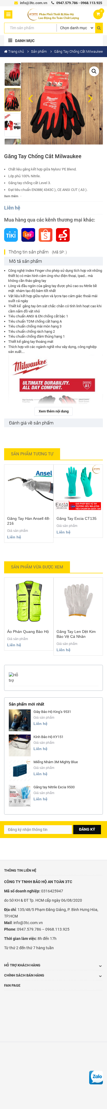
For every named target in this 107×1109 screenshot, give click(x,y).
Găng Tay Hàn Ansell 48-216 (28, 521)
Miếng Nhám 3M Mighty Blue (55, 762)
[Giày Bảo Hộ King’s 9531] (20, 720)
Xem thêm (11, 196)
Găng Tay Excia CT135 (77, 518)
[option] (12, 75)
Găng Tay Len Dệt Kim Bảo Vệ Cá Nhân (76, 634)
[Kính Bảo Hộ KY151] (20, 745)
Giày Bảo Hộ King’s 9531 (52, 712)
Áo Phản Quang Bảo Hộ (28, 631)
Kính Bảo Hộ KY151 (48, 737)
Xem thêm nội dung (54, 411)
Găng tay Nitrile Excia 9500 (54, 787)
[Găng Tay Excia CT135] (78, 487)
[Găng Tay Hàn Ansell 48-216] (28, 487)
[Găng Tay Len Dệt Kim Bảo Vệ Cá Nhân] (78, 600)
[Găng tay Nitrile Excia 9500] (20, 796)
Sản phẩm (39, 51)
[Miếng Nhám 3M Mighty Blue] (20, 770)
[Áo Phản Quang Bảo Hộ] (28, 600)
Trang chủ (16, 51)
